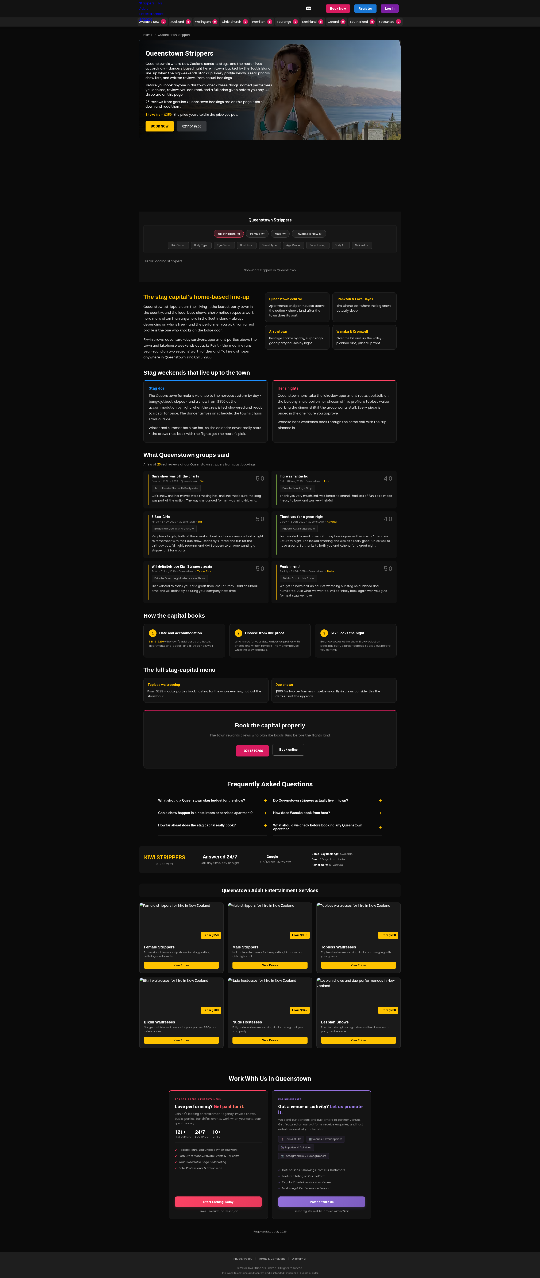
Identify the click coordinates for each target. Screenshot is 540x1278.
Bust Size (246, 245)
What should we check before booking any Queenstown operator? (317, 827)
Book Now (338, 8)
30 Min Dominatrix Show (298, 578)
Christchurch (234, 22)
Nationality (361, 245)
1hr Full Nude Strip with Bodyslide (176, 488)
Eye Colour (223, 245)
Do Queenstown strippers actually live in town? (310, 800)
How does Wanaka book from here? (301, 813)
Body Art (340, 245)
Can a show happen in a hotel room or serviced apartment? (205, 813)
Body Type (200, 245)
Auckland (179, 22)
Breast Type (269, 245)
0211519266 (191, 126)
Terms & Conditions (272, 1259)
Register (365, 8)
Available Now (151, 22)
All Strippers (229, 233)
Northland (312, 22)
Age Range (293, 245)
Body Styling (317, 245)
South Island (361, 22)
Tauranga (286, 22)
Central (336, 22)
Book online (288, 749)
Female (257, 233)
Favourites (389, 22)
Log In (389, 8)
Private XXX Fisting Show (298, 529)
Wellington (205, 22)
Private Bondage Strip (297, 488)
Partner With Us (322, 1202)
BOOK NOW (160, 126)
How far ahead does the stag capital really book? (197, 825)
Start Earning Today (218, 1202)
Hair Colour (177, 245)
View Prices (181, 965)
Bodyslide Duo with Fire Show (174, 529)
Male (280, 233)
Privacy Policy (243, 1259)
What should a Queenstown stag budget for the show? (201, 800)
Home (147, 35)
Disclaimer (299, 1259)
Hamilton (261, 22)
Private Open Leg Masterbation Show (179, 578)
